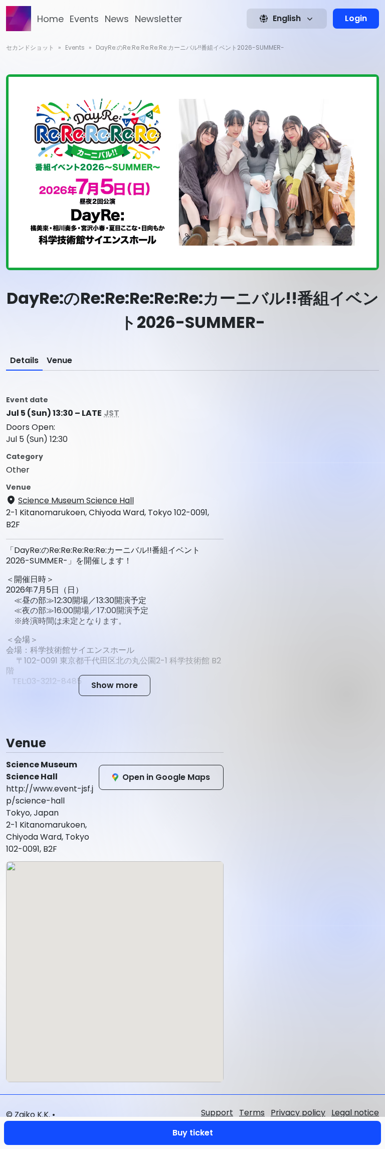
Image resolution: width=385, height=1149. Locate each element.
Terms (252, 1112)
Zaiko (25, 1114)
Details (24, 360)
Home (50, 19)
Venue (59, 360)
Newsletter (158, 19)
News (117, 19)
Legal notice (355, 1112)
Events (84, 19)
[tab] (24, 361)
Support (217, 1112)
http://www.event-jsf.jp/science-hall (49, 795)
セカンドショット (30, 47)
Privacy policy (298, 1112)
